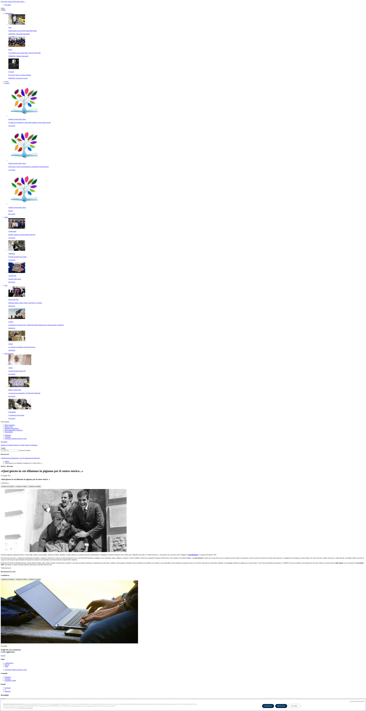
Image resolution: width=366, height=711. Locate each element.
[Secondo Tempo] (12, 1)
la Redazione (13, 458)
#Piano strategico (10, 425)
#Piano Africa (9, 427)
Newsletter (8, 5)
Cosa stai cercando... (25, 450)
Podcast (7, 83)
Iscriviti (3, 655)
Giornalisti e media (10, 680)
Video (6, 217)
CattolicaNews (9, 13)
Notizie (7, 461)
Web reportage (9, 353)
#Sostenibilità (9, 432)
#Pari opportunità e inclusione (13, 430)
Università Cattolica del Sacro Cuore (16, 438)
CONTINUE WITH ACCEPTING (357, 701)
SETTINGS (294, 706)
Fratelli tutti (36, 458)
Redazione (8, 435)
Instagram (7, 691)
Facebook (7, 688)
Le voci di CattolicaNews (25, 458)
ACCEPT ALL (268, 706)
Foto (6, 285)
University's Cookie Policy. (26, 708)
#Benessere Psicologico (12, 428)
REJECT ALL (281, 706)
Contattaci (8, 437)
